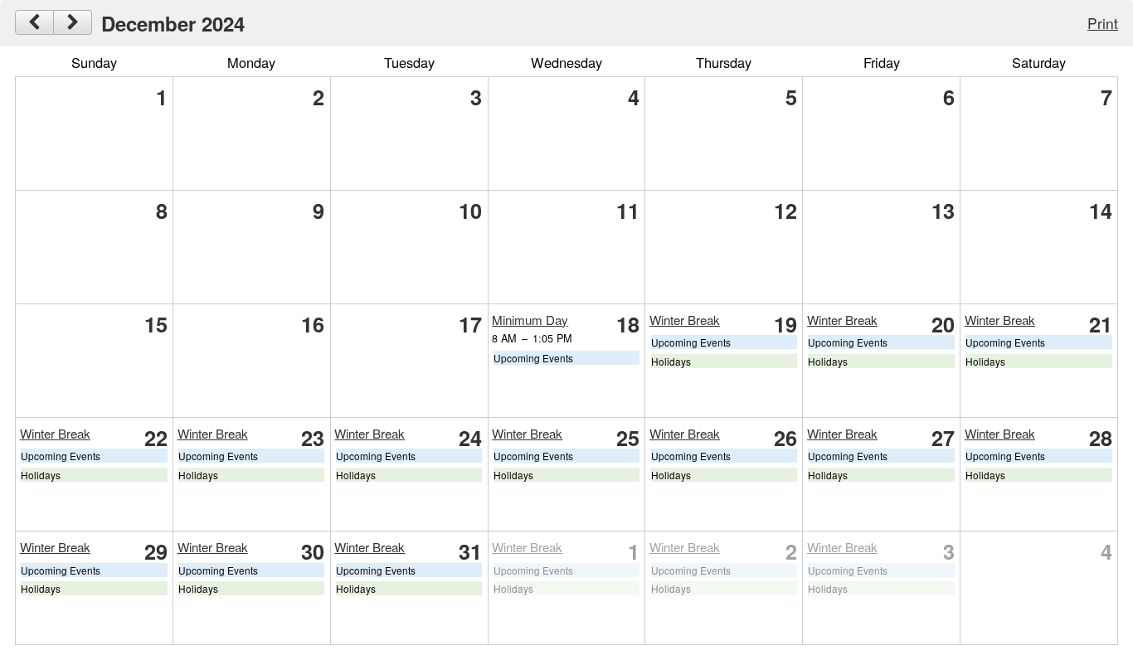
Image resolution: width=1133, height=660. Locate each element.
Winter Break (684, 319)
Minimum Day (530, 319)
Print (1102, 22)
